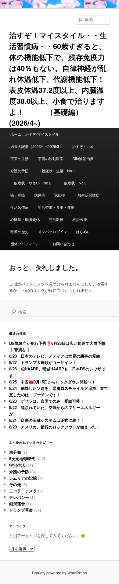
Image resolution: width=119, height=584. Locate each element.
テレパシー (19, 497)
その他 (15, 484)
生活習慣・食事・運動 (56, 207)
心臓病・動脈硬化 (25, 219)
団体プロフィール (26, 243)
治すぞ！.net (82, 146)
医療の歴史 (19, 231)
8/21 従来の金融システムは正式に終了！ (46, 420)
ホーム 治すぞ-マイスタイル (34, 134)
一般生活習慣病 (86, 195)
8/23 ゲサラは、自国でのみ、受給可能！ (46, 401)
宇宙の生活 (19, 158)
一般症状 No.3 (73, 182)
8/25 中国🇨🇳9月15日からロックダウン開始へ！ (52, 382)
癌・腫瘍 (17, 195)
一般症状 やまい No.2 (30, 182)
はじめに (83, 231)
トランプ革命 (21, 510)
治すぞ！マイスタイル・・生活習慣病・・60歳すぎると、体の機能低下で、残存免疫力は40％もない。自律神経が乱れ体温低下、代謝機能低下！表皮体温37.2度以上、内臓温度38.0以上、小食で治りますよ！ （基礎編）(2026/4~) (58, 79)
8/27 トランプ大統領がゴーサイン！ (42, 362)
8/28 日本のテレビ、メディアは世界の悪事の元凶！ (56, 356)
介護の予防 (19, 170)
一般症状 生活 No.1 (56, 170)
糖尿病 (39, 195)
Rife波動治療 (83, 158)
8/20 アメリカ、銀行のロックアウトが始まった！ (54, 427)
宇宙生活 (17, 465)
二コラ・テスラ (23, 491)
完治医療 (56, 219)
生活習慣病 (19, 207)
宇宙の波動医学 (50, 158)
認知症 (59, 195)
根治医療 (79, 219)
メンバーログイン (52, 231)
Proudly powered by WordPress (59, 572)
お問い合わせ (63, 243)
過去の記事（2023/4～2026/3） (36, 146)
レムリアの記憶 (23, 478)
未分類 (15, 452)
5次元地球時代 (22, 458)
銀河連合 (17, 503)
